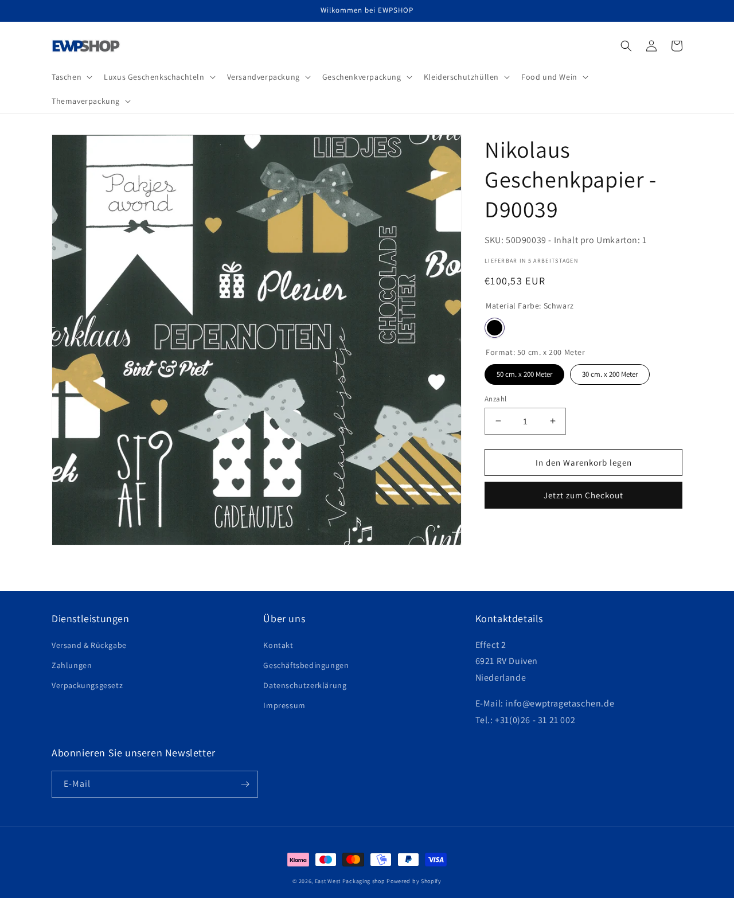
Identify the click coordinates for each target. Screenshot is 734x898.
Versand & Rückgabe (89, 645)
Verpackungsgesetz (87, 685)
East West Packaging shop (350, 881)
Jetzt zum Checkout (583, 495)
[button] (71, 77)
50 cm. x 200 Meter (525, 371)
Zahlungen (72, 665)
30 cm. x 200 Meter (610, 371)
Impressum (284, 705)
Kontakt (278, 645)
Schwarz (495, 328)
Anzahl (495, 398)
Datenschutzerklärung (304, 685)
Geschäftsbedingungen (306, 665)
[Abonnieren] (244, 784)
